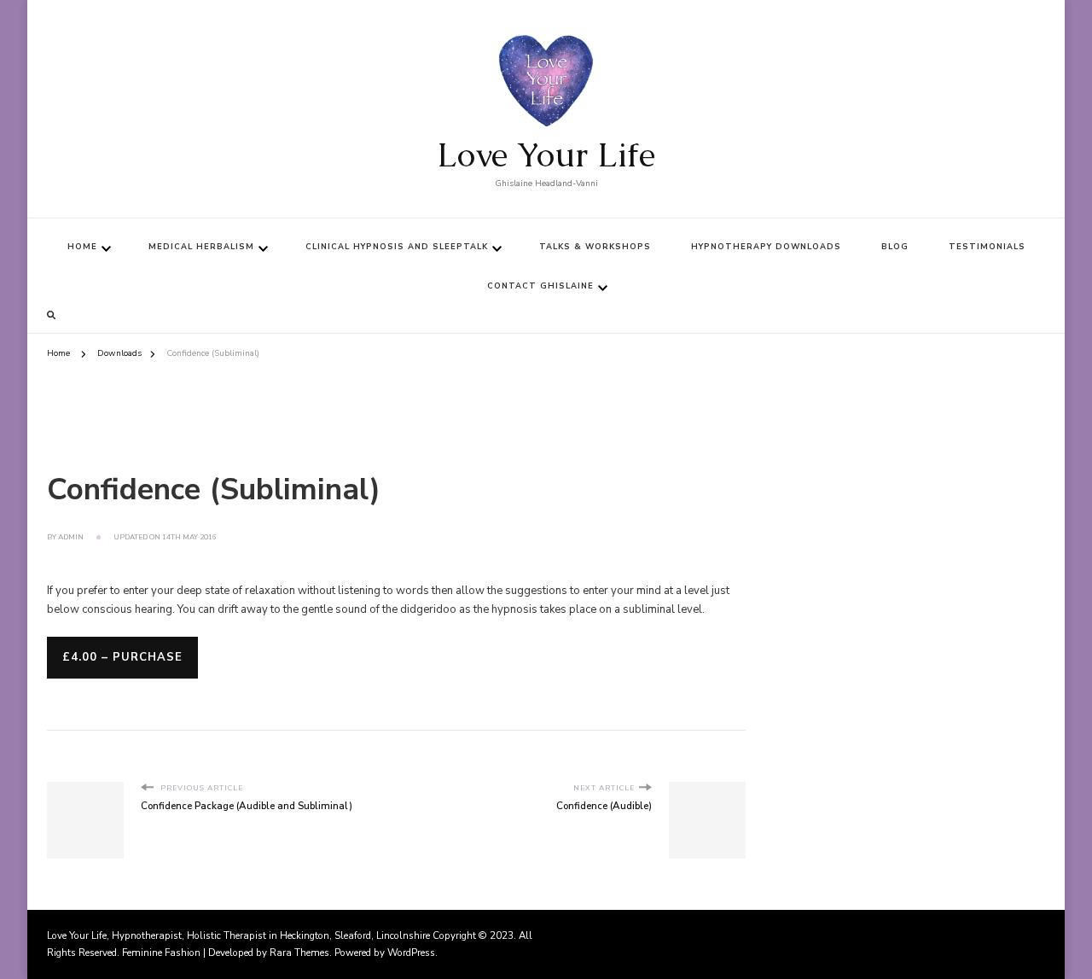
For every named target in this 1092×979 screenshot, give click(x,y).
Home (82, 247)
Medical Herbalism (201, 247)
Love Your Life (546, 154)
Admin (71, 537)
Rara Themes (299, 952)
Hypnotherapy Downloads (766, 247)
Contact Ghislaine (540, 286)
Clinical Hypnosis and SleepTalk (396, 247)
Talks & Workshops (595, 247)
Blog (895, 247)
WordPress (411, 952)
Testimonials (987, 247)
